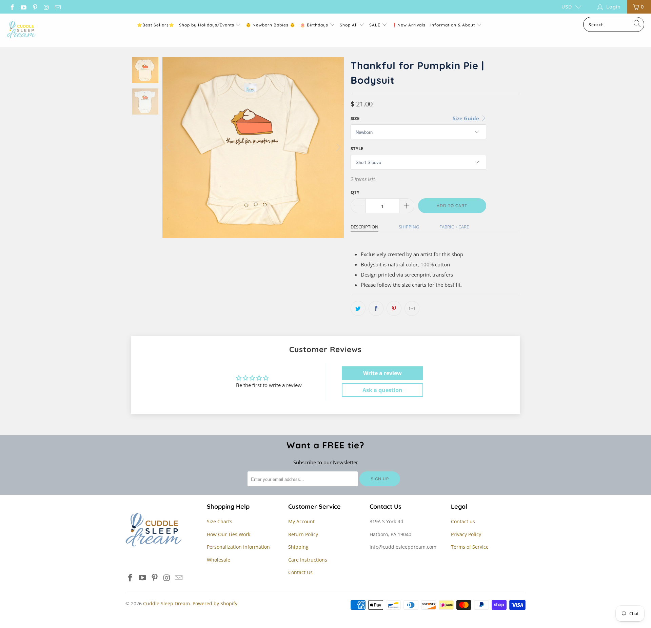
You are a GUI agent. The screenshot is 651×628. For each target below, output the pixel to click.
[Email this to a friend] (412, 308)
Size (355, 118)
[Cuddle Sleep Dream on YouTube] (23, 6)
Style (357, 148)
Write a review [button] (382, 373)
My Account (301, 521)
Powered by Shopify (215, 603)
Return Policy (303, 534)
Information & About (452, 24)
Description (364, 227)
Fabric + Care (454, 227)
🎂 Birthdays (315, 24)
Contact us (463, 521)
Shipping (409, 227)
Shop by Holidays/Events (206, 24)
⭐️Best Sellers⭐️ (155, 24)
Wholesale (218, 559)
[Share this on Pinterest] (394, 308)
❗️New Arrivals (409, 24)
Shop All (349, 24)
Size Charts (219, 521)
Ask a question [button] (382, 390)
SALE (375, 24)
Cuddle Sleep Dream (166, 603)
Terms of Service (470, 547)
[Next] (337, 147)
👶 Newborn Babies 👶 (270, 24)
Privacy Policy (466, 534)
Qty (355, 192)
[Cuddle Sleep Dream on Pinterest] (34, 6)
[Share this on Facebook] (376, 308)
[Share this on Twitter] (358, 308)
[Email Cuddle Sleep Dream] (57, 6)
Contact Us (300, 572)
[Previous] (169, 147)
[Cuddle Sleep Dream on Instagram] (46, 6)
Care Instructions (307, 559)
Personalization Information (238, 547)
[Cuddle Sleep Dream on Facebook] (11, 6)
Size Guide (466, 118)
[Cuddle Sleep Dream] (21, 30)
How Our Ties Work (228, 534)
